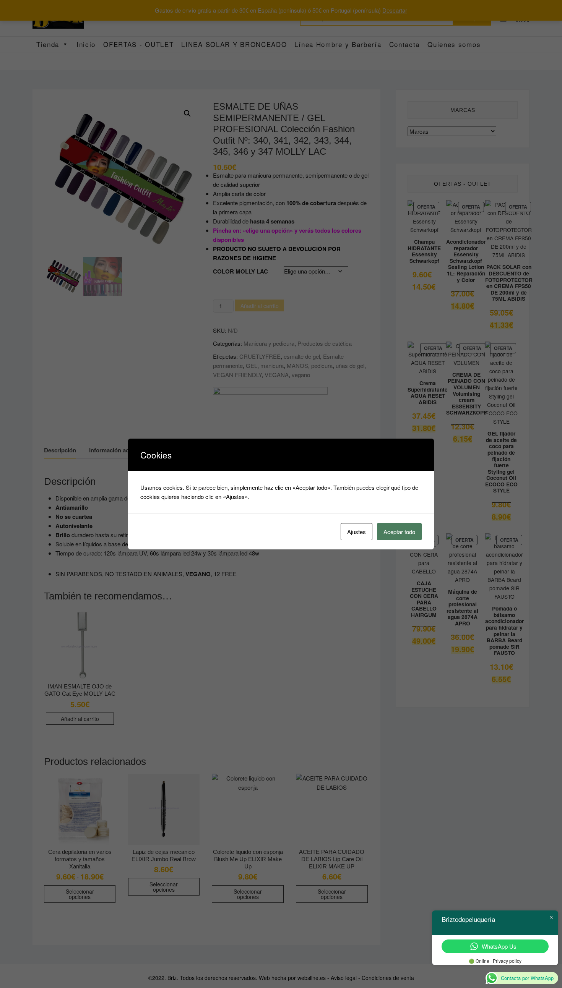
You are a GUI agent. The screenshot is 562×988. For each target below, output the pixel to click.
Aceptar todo (399, 532)
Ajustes (356, 532)
